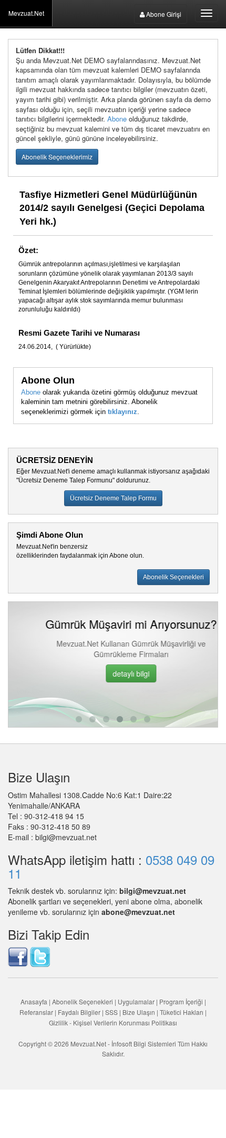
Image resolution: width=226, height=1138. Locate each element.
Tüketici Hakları (182, 1012)
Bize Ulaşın (138, 1012)
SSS (111, 1012)
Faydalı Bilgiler (79, 1012)
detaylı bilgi (114, 673)
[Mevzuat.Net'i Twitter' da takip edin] (40, 955)
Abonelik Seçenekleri (82, 1001)
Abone (117, 119)
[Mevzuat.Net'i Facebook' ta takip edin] (18, 955)
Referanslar (36, 1012)
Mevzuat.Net (26, 12)
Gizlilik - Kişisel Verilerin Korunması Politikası (113, 1022)
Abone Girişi (163, 13)
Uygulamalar (136, 1001)
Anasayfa (33, 1001)
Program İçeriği (181, 1001)
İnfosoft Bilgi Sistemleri (143, 1043)
